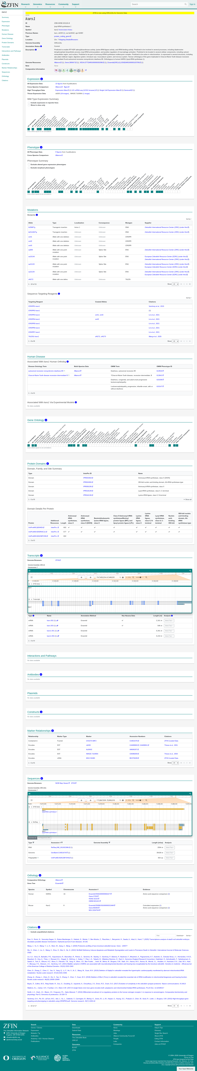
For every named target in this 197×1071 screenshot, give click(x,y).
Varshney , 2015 (156, 306)
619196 (159, 380)
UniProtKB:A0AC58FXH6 (37, 536)
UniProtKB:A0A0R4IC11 (36, 532)
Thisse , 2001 (171, 745)
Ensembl (58, 883)
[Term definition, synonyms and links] (64, 371)
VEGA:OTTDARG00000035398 (91, 62)
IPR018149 (87, 491)
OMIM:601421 (94, 901)
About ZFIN (159, 1036)
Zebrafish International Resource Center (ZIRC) (162, 227)
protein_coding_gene (62, 36)
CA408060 (133, 745)
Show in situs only (38, 105)
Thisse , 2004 (171, 754)
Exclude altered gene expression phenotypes (48, 164)
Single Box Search (161, 1033)
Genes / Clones (36, 1028)
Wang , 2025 (155, 336)
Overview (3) (32, 838)
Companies (117, 1044)
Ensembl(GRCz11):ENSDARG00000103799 (123, 62)
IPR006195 (87, 486)
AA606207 (133, 749)
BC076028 (133, 758)
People (115, 1038)
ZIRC (74, 1040)
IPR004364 (87, 478)
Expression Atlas (61, 90)
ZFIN (57, 560)
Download (180, 935)
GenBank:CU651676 (58, 853)
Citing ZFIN (159, 1038)
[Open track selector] (32, 577)
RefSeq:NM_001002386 (60, 847)
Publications (35, 1041)
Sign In (192, 4)
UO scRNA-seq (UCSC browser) (83, 90)
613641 (159, 375)
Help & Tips (159, 1028)
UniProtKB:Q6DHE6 (35, 527)
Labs (115, 1041)
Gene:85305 (93, 908)
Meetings (116, 1030)
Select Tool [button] (168, 620)
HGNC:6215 (93, 899)
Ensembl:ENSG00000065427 (99, 894)
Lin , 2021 (154, 315)
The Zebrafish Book (79, 1037)
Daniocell (127, 90)
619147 (159, 386)
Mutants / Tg (35, 1033)
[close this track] (31, 584)
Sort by (188, 219)
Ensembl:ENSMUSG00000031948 (101, 905)
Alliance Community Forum (123, 1036)
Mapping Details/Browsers (68, 39)
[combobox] (159, 4)
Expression (35, 1030)
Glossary (158, 1030)
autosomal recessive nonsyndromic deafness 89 (45, 371)
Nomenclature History (65, 30)
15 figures (59, 84)
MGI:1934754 (94, 910)
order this (183, 227)
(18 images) (64, 93)
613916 (159, 371)
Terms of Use (189, 1057)
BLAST (74, 1047)
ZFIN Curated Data (171, 741)
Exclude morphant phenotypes (43, 168)
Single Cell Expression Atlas (110, 90)
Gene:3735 (93, 896)
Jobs (115, 1033)
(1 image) (86, 93)
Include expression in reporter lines (44, 103)
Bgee (66, 87)
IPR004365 (87, 482)
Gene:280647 (70, 62)
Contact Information (162, 1041)
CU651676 (133, 741)
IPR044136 (87, 495)
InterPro (54, 527)
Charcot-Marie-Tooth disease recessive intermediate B (48, 375)
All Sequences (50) (44, 838)
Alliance (57, 62)
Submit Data (76, 1030)
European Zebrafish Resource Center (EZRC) (161, 256)
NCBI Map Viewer (61, 783)
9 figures (58, 152)
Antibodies (34, 1036)
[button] (33, 842)
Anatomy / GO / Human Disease (42, 1038)
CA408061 (143, 745)
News (115, 1028)
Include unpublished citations (42, 932)
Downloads (76, 1028)
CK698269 (133, 754)
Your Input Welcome (186, 1069)
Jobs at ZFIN (159, 1044)
